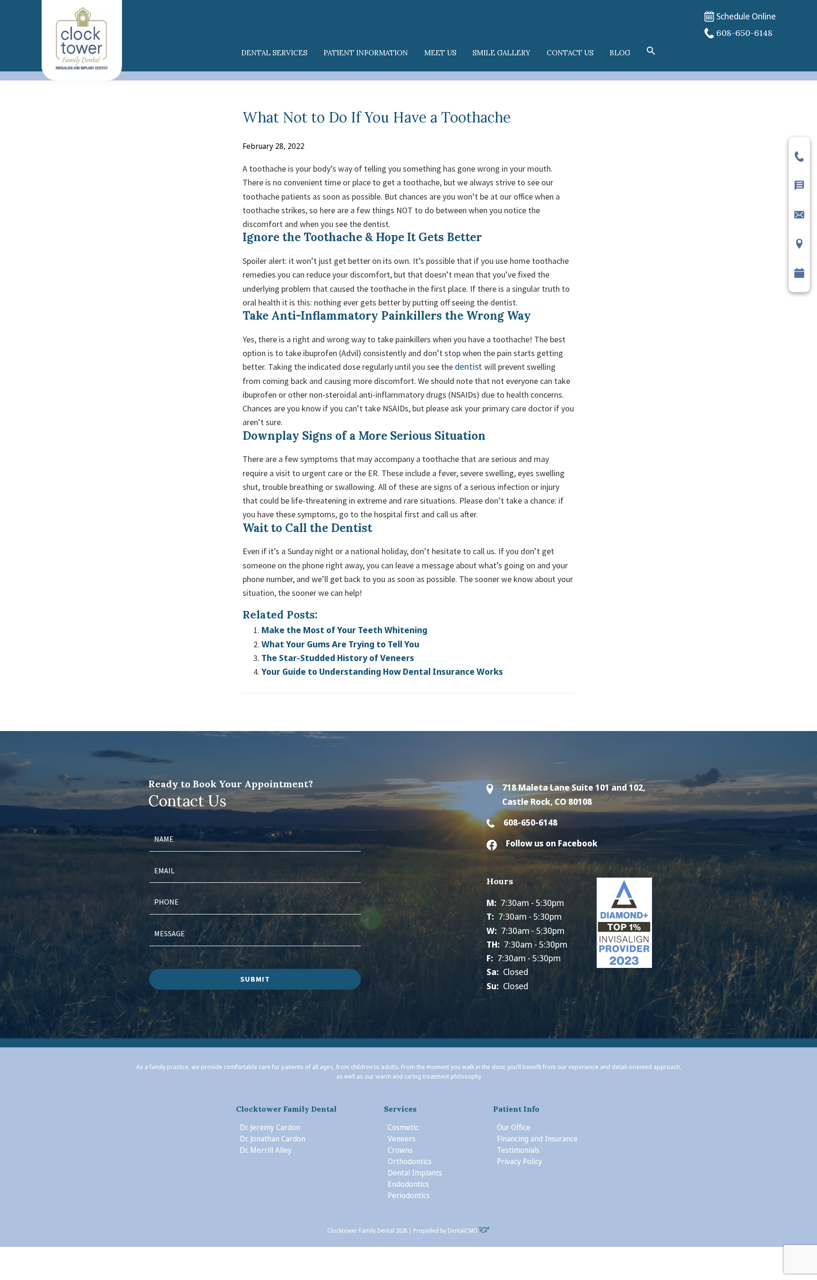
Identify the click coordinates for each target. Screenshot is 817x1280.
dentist (468, 366)
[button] (651, 51)
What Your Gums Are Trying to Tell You (340, 644)
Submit (255, 979)
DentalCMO (463, 1231)
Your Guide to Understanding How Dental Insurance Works (382, 671)
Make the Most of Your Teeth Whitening (344, 630)
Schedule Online (746, 16)
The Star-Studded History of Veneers (337, 657)
